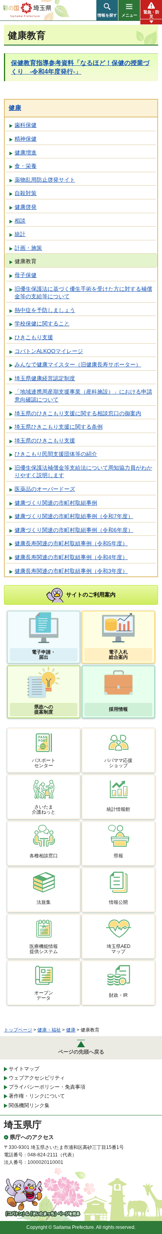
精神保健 (26, 139)
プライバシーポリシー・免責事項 (47, 1087)
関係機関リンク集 (29, 1105)
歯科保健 (26, 125)
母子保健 (26, 275)
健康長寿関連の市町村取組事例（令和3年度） (71, 571)
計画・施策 (28, 248)
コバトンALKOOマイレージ (49, 351)
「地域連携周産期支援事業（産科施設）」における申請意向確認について (83, 395)
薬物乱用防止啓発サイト (45, 180)
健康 (15, 107)
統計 (20, 234)
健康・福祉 (49, 1030)
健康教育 (26, 261)
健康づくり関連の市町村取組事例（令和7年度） (74, 516)
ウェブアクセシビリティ (37, 1078)
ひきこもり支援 (34, 337)
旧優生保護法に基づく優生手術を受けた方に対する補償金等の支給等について (83, 293)
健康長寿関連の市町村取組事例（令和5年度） (71, 543)
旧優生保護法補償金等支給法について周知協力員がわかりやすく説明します (83, 472)
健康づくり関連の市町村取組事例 (56, 503)
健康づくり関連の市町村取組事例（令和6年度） (74, 530)
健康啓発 (26, 207)
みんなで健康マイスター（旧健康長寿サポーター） (78, 364)
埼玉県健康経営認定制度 (45, 378)
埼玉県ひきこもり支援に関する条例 (59, 427)
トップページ (18, 1030)
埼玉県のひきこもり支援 (45, 440)
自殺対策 (26, 193)
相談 (20, 220)
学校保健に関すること (42, 323)
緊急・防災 (151, 14)
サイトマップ (24, 1069)
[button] (107, 10)
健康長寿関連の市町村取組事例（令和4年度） (71, 557)
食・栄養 (26, 166)
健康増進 (26, 152)
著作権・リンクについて (37, 1096)
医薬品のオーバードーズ (45, 489)
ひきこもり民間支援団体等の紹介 (56, 454)
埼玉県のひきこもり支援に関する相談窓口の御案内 (78, 413)
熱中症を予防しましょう (45, 310)
